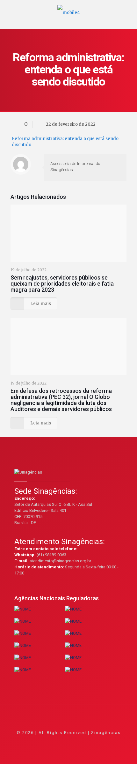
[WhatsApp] (43, 741)
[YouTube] (68, 741)
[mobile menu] (128, 9)
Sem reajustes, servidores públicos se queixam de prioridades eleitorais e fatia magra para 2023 (62, 283)
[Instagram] (86, 741)
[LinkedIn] (77, 741)
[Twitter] (60, 741)
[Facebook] (51, 741)
